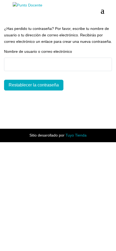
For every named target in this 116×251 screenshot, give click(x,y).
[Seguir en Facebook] (51, 113)
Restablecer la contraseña (34, 85)
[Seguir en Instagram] (64, 113)
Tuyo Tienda (76, 135)
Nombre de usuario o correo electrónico (38, 51)
